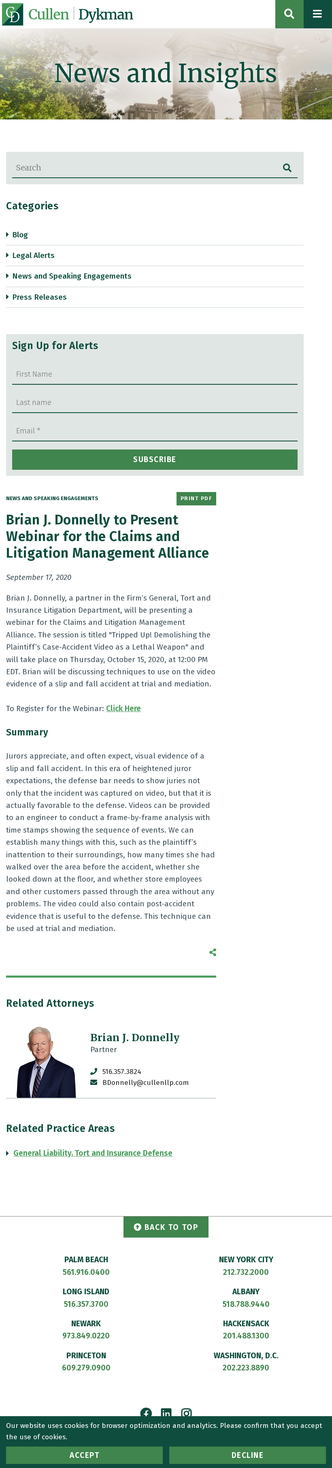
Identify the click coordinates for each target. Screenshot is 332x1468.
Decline (248, 1455)
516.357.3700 (86, 1304)
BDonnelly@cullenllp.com (145, 1082)
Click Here (123, 708)
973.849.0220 (86, 1335)
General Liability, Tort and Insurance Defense (92, 1153)
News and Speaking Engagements (72, 276)
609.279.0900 (86, 1367)
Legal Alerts (33, 255)
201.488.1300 (246, 1335)
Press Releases (39, 297)
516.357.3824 (121, 1071)
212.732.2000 (246, 1272)
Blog (20, 234)
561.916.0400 (86, 1272)
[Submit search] (287, 168)
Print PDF (197, 498)
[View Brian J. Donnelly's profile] (44, 1060)
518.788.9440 (246, 1304)
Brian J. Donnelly (135, 1037)
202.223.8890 (246, 1367)
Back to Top (171, 1227)
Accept (84, 1455)
